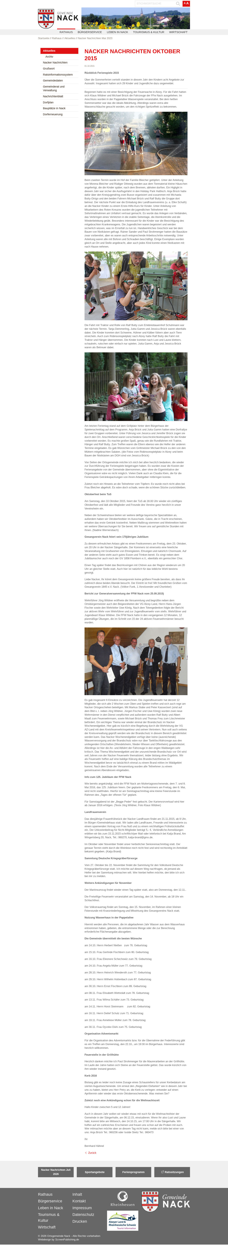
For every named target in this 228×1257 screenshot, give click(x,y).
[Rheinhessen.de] (122, 1198)
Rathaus (66, 32)
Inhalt (77, 1194)
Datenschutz (83, 1214)
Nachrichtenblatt (53, 96)
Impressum (82, 1208)
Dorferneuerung (53, 114)
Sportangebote (95, 1172)
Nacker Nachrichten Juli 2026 (56, 1171)
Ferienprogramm (133, 1172)
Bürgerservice (90, 32)
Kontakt (79, 1201)
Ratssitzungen (174, 1172)
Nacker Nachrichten (55, 62)
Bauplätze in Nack (54, 108)
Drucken (79, 1221)
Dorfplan (48, 102)
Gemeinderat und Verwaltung (54, 88)
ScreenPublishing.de (67, 1239)
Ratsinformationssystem (58, 74)
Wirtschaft (178, 32)
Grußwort (49, 68)
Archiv (49, 56)
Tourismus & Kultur (148, 32)
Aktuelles (49, 50)
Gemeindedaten (53, 80)
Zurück (92, 1152)
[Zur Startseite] (58, 19)
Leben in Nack (117, 32)
